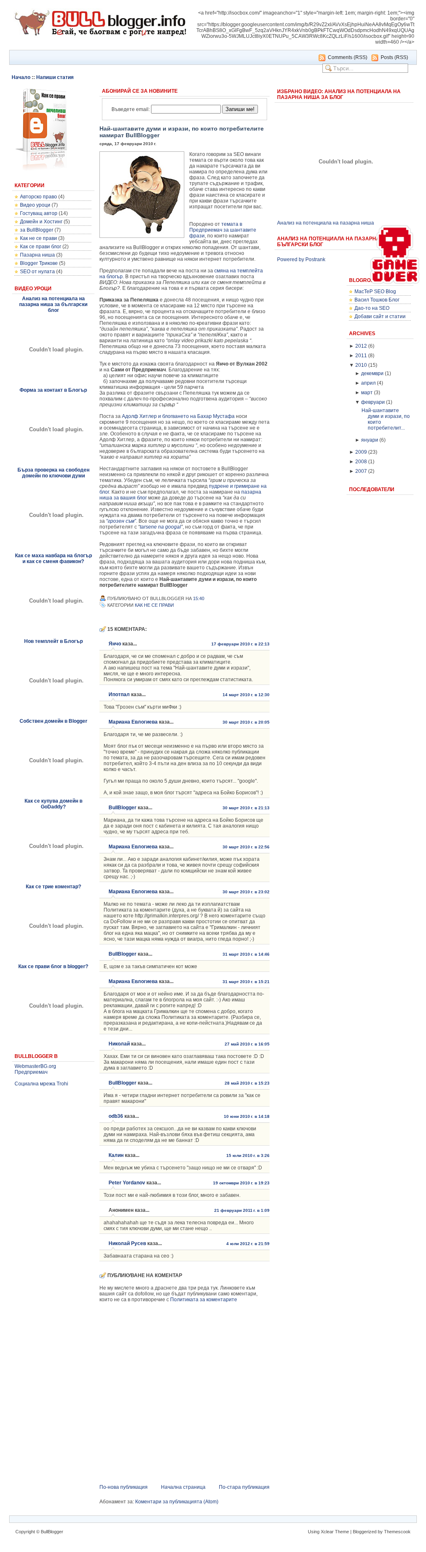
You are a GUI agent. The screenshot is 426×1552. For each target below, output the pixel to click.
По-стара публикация (244, 1487)
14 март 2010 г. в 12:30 (246, 694)
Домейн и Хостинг (41, 222)
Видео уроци (35, 205)
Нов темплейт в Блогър (53, 641)
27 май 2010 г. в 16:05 (247, 1044)
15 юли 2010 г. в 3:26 (248, 1155)
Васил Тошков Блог (376, 300)
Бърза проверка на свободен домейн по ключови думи (53, 473)
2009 (361, 452)
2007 (361, 471)
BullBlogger (122, 808)
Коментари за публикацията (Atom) (176, 1502)
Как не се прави (38, 238)
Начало (21, 77)
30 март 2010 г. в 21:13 (246, 808)
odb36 (116, 1116)
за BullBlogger (36, 230)
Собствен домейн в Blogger (53, 721)
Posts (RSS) (394, 57)
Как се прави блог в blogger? (53, 966)
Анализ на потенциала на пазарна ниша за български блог (53, 304)
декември (372, 373)
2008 (361, 462)
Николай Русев (127, 1243)
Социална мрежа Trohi (41, 1084)
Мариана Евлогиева (133, 722)
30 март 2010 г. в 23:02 (246, 892)
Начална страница (183, 1487)
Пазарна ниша (37, 255)
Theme (342, 1531)
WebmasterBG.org (35, 1066)
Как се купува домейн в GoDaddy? (53, 804)
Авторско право (38, 197)
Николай (119, 1044)
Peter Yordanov (127, 1183)
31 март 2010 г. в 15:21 (246, 981)
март (367, 392)
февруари (373, 402)
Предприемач (31, 1072)
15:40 (198, 598)
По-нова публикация (123, 1487)
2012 (361, 346)
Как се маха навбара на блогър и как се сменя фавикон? (53, 558)
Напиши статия (55, 77)
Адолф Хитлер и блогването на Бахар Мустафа (178, 416)
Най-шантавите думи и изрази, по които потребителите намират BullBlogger (181, 131)
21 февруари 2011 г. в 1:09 (242, 1210)
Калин (116, 1155)
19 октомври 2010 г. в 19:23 (241, 1183)
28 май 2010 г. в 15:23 (247, 1083)
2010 (361, 365)
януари (369, 440)
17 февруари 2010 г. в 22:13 (240, 644)
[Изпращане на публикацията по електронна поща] (208, 598)
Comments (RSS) (347, 57)
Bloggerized (364, 1531)
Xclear (327, 1531)
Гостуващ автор (38, 213)
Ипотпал (119, 694)
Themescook (397, 1531)
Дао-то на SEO (371, 308)
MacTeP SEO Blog (375, 291)
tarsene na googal (160, 527)
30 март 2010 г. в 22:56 (246, 847)
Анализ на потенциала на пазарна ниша (325, 223)
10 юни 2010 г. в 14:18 (247, 1116)
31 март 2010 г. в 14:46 (246, 954)
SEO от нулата (37, 271)
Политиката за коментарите (203, 1299)
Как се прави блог (40, 247)
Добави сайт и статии (380, 316)
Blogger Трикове (39, 263)
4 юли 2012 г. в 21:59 (248, 1243)
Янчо (115, 644)
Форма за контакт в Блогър (53, 390)
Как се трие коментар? (53, 887)
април (368, 383)
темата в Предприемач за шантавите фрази (222, 230)
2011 (361, 355)
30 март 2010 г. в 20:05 (246, 722)
